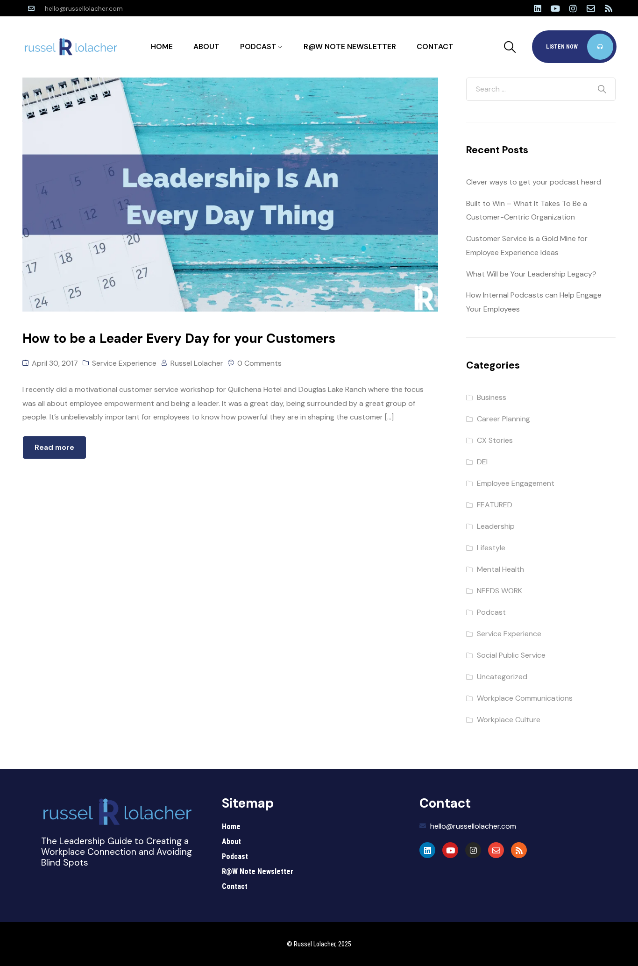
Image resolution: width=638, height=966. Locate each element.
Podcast (258, 46)
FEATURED (494, 505)
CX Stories (495, 440)
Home (162, 46)
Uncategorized (502, 677)
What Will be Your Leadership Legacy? (531, 274)
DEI (482, 462)
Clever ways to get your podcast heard (533, 182)
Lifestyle (491, 548)
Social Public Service (511, 655)
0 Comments (259, 363)
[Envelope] (591, 8)
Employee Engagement (515, 483)
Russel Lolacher (196, 363)
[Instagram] (573, 8)
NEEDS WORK (499, 591)
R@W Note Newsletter (350, 46)
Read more (54, 447)
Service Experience (124, 363)
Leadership (496, 526)
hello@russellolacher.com (84, 8)
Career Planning (503, 419)
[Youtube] (555, 8)
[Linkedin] (537, 8)
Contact (435, 46)
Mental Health (500, 569)
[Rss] (608, 8)
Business (491, 397)
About (206, 46)
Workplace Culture (508, 719)
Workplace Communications (525, 698)
